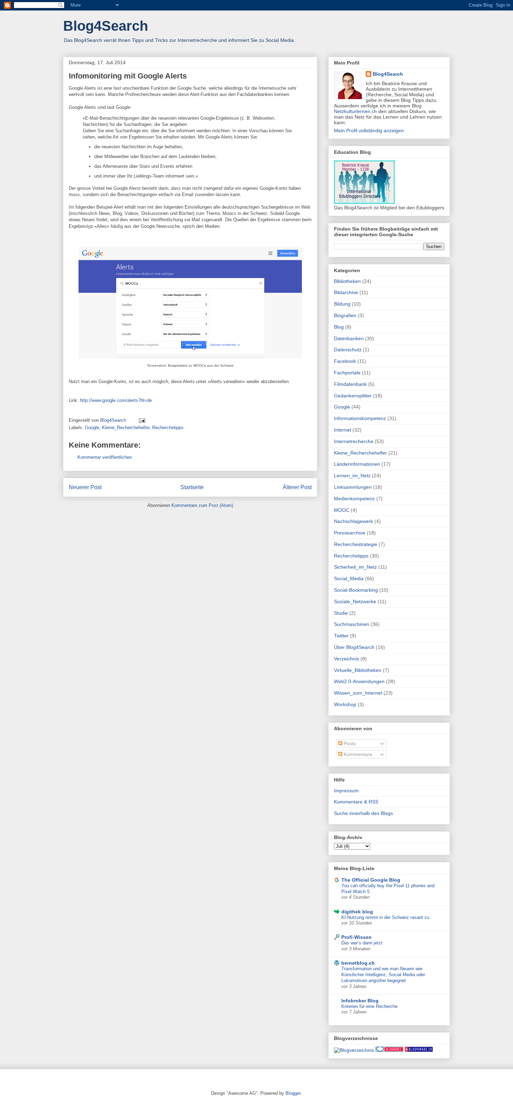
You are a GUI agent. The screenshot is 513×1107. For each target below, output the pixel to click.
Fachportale (347, 372)
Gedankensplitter (353, 395)
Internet (342, 430)
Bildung (342, 304)
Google (92, 427)
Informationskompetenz (360, 418)
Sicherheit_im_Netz (355, 567)
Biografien (345, 315)
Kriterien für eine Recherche (369, 1006)
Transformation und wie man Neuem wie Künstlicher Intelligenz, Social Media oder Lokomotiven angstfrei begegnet (383, 974)
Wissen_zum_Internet (358, 693)
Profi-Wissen (356, 937)
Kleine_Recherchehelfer (125, 427)
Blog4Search (105, 25)
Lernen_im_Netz (352, 475)
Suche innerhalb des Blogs (363, 813)
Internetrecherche (353, 441)
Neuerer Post (85, 487)
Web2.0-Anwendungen (359, 681)
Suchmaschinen (351, 624)
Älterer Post (297, 487)
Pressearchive (349, 533)
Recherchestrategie (355, 544)
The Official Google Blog (370, 880)
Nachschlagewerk (353, 521)
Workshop (345, 704)
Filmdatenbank (350, 384)
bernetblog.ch (358, 963)
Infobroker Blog (360, 1000)
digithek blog (357, 911)
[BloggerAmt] (354, 1050)
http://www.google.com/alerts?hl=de (116, 400)
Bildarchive (346, 292)
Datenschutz (348, 349)
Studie (341, 613)
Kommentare (357, 754)
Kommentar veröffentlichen (104, 457)
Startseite (192, 487)
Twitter (341, 635)
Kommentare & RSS (356, 802)
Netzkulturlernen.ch (355, 111)
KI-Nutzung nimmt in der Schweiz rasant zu (385, 917)
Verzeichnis (346, 658)
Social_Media (349, 578)
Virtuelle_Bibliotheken (357, 670)
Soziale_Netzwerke (355, 601)
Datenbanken (349, 338)
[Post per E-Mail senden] (141, 420)
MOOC (341, 510)
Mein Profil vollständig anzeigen (369, 130)
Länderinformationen (357, 464)
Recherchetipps (168, 427)
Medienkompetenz (354, 498)
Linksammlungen (353, 487)
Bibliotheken (347, 281)
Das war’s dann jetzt (361, 942)
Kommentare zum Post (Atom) (202, 505)
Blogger (292, 1093)
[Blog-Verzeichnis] (389, 1050)
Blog (339, 327)
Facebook (345, 361)
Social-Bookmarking (356, 590)
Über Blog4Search (354, 647)
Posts (349, 743)
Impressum (346, 790)
